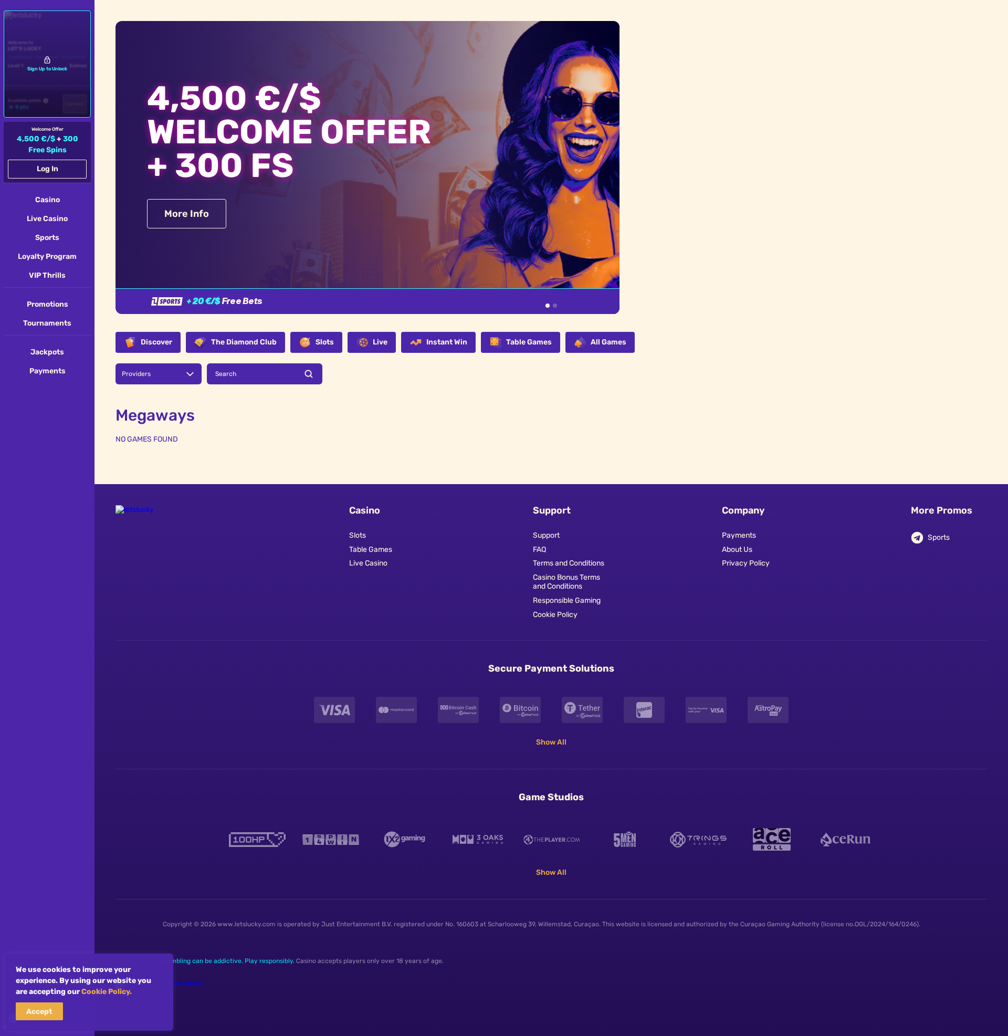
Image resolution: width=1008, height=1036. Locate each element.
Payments (739, 535)
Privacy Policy (746, 563)
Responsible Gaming (567, 601)
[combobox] (159, 373)
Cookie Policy (555, 615)
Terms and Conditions (568, 563)
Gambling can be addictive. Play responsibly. (229, 961)
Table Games (370, 550)
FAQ (539, 550)
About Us (737, 550)
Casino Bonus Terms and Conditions (566, 582)
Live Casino (368, 563)
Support (546, 535)
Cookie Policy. (106, 991)
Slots (357, 535)
